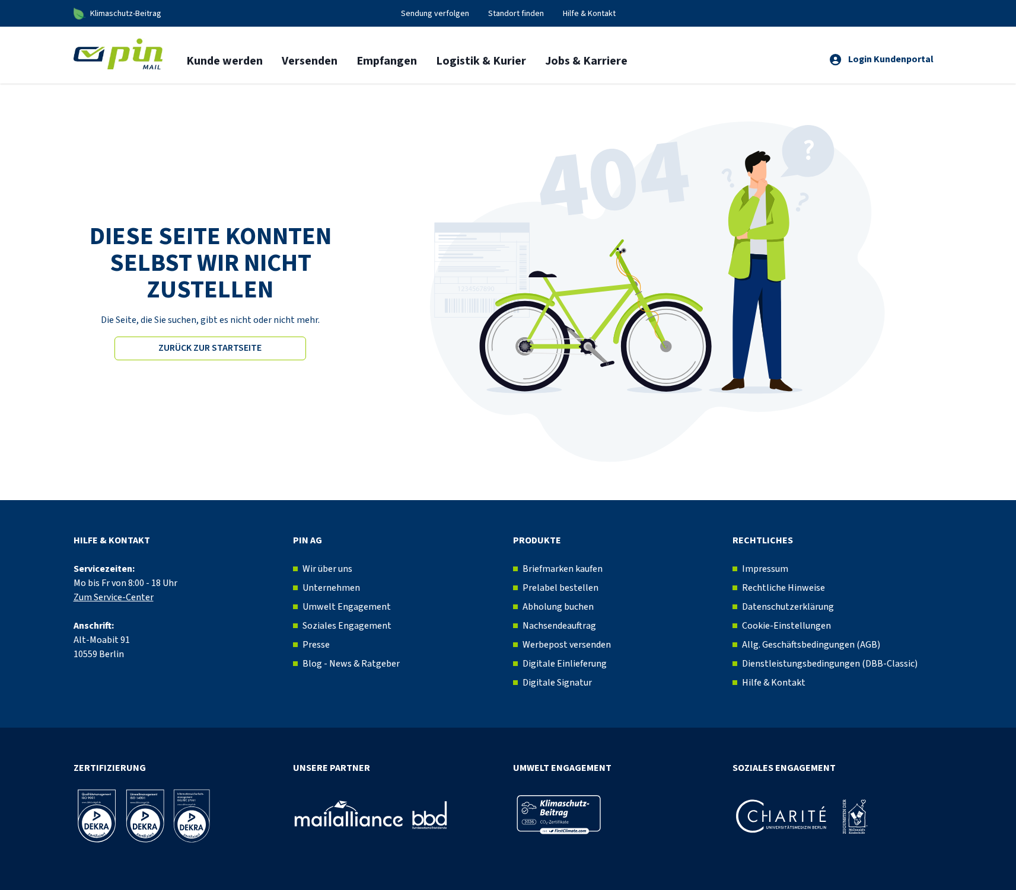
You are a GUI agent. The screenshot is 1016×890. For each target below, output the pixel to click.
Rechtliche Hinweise (783, 587)
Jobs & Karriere (586, 61)
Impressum (765, 568)
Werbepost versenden (567, 644)
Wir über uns (327, 568)
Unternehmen (331, 587)
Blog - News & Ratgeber (351, 663)
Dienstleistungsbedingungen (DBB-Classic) (830, 663)
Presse (316, 644)
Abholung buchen (558, 606)
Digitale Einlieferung (565, 663)
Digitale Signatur (557, 682)
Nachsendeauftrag (559, 625)
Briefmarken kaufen (563, 568)
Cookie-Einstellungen (786, 625)
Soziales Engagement (346, 625)
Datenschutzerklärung (788, 606)
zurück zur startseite (210, 347)
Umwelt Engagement (346, 606)
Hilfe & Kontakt (773, 682)
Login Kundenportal (891, 59)
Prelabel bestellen (560, 587)
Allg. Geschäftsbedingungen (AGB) (811, 644)
